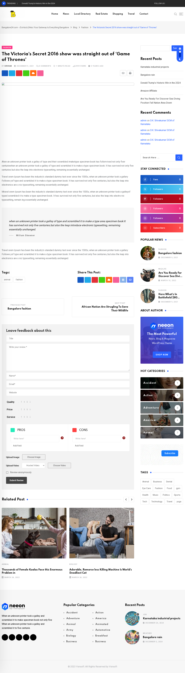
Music (155, 495)
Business (157, 481)
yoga (179, 501)
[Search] (175, 14)
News (66, 14)
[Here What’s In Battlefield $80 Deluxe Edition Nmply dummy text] (147, 296)
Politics (166, 495)
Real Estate (102, 14)
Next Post (120, 303)
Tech (144, 501)
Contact (143, 14)
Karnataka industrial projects (154, 67)
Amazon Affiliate (148, 90)
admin (143, 120)
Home (54, 14)
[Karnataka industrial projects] (132, 618)
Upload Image (12, 457)
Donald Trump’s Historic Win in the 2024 (38, 3)
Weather (147, 633)
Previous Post (18, 305)
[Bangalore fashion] (147, 253)
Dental (169, 481)
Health (145, 495)
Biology (73, 564)
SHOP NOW (162, 355)
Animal (7, 279)
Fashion (19, 279)
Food (169, 488)
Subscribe (169, 453)
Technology (156, 501)
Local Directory (82, 14)
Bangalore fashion (19, 308)
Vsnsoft (113, 666)
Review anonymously (21, 472)
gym (178, 488)
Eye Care (146, 488)
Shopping (118, 14)
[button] (126, 499)
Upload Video (12, 465)
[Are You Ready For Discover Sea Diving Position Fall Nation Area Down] (147, 274)
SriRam (8, 66)
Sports (177, 495)
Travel (131, 14)
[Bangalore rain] (132, 637)
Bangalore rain (147, 75)
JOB (145, 614)
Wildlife (162, 269)
